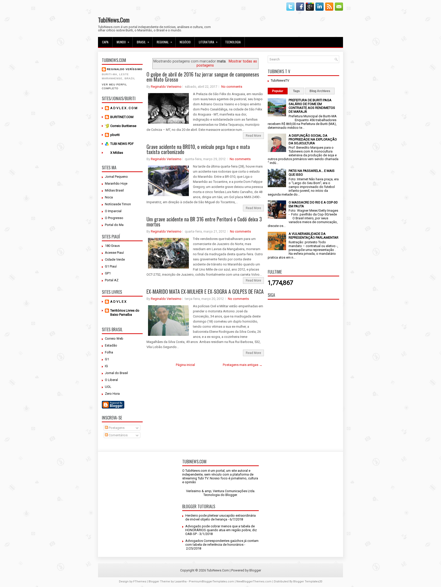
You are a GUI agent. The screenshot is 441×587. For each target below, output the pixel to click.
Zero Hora (112, 393)
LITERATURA (208, 42)
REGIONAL (164, 42)
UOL (108, 387)
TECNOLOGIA (233, 42)
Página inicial (185, 365)
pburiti (115, 135)
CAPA (105, 42)
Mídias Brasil (114, 190)
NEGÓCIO (185, 42)
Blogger (231, 495)
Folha (109, 352)
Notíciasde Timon (118, 204)
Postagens (116, 428)
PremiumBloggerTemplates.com (211, 581)
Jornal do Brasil (116, 373)
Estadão (111, 345)
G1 (107, 359)
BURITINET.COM (121, 117)
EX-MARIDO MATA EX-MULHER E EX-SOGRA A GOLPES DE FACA (205, 291)
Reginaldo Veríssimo (124, 69)
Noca (109, 197)
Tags (296, 91)
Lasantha (181, 581)
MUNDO (123, 42)
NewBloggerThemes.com (254, 581)
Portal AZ (111, 280)
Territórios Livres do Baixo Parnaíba (124, 312)
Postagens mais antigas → (242, 365)
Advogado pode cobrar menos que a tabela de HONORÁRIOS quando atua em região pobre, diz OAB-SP (221, 530)
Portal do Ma (114, 225)
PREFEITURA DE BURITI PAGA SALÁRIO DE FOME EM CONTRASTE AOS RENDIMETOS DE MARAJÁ (312, 105)
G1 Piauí (111, 266)
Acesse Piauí (114, 252)
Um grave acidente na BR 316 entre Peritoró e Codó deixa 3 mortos (204, 221)
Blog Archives (320, 91)
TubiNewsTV (280, 80)
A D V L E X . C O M (123, 108)
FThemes (139, 581)
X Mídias (116, 153)
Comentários (118, 435)
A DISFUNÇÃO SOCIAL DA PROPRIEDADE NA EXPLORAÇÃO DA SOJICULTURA (313, 139)
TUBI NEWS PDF (122, 144)
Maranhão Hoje (116, 183)
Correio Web (114, 338)
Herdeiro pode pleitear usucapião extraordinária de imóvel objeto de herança (220, 517)
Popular (277, 91)
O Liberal (111, 380)
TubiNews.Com (114, 19)
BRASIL (143, 42)
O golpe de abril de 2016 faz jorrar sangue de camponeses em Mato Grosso (202, 77)
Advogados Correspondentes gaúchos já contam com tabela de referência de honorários (222, 542)
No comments (231, 86)
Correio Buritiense (123, 126)
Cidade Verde (115, 259)
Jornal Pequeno (116, 176)
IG (106, 366)
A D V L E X (118, 301)
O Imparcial (113, 211)
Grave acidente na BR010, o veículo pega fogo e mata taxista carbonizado (198, 149)
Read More (253, 135)
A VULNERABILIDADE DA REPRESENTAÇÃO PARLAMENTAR (313, 235)
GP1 (108, 273)
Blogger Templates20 (307, 581)
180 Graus (112, 246)
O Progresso (114, 218)
